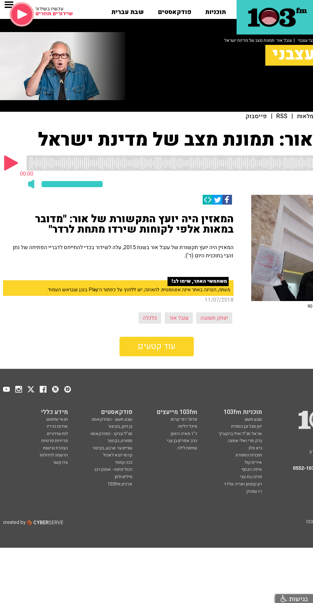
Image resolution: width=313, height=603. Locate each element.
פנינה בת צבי (251, 476)
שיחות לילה (187, 448)
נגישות (297, 598)
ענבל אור (179, 318)
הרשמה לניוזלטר (53, 455)
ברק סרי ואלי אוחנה (245, 440)
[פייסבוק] (227, 200)
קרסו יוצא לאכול (117, 455)
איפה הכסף (251, 469)
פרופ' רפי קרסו (184, 419)
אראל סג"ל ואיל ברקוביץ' (240, 433)
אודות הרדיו (57, 426)
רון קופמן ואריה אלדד (243, 484)
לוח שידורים (57, 433)
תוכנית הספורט (249, 455)
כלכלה (150, 318)
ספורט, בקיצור (119, 440)
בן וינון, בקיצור (120, 426)
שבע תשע (253, 419)
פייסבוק (256, 116)
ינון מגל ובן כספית (246, 426)
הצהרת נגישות (55, 448)
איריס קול (253, 462)
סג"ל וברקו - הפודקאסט (111, 433)
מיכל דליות (187, 426)
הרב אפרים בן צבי (182, 440)
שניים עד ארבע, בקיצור (112, 448)
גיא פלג (255, 448)
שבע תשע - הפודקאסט (112, 419)
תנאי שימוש (57, 419)
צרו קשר (60, 462)
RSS (281, 116)
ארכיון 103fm (120, 484)
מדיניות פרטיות (54, 440)
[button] (215, 10)
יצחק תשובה (214, 318)
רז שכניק (254, 491)
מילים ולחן (123, 476)
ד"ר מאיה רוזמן (184, 433)
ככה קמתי (123, 462)
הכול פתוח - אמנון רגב (113, 469)
